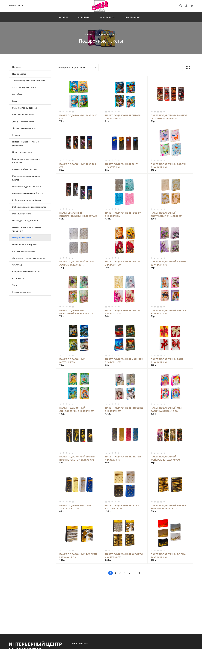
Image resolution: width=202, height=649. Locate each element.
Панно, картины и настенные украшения (26, 229)
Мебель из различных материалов (29, 207)
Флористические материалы (26, 271)
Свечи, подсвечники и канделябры (29, 258)
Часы (14, 285)
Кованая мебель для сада (24, 169)
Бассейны (17, 94)
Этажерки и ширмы (22, 292)
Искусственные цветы (22, 152)
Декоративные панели (23, 121)
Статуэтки (17, 265)
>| (139, 573)
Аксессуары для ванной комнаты (28, 81)
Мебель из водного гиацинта (26, 186)
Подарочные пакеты (22, 238)
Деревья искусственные (24, 128)
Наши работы (107, 17)
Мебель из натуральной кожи (27, 200)
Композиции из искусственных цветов (27, 178)
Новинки (83, 17)
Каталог (63, 17)
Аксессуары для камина (24, 87)
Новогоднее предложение (25, 220)
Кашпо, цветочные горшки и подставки (26, 161)
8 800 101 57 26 (16, 5)
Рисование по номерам (24, 251)
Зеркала (16, 135)
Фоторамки (18, 278)
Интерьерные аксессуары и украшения (25, 143)
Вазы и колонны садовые (24, 108)
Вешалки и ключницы (23, 114)
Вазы (14, 101)
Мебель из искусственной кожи (27, 193)
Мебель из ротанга (21, 214)
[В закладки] (98, 79)
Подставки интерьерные (24, 244)
